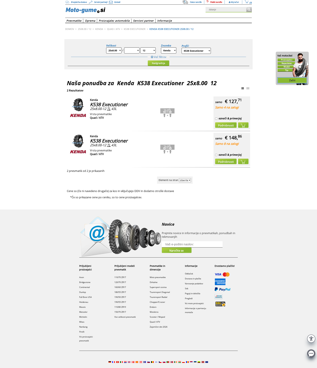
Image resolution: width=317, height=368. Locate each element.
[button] (311, 338)
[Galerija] (248, 88)
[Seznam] (242, 88)
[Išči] (249, 9)
